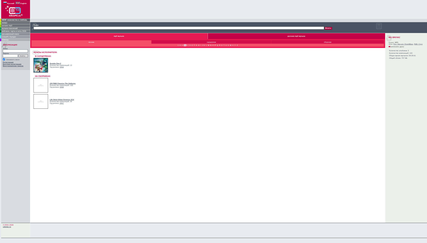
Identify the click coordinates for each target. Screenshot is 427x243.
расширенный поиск (10, 34)
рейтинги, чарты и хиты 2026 (14, 31)
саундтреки (211, 42)
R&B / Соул (418, 44)
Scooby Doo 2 (55, 63)
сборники (327, 42)
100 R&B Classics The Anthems (63, 83)
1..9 (179, 45)
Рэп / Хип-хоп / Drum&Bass (403, 44)
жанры (4, 23)
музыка (91, 42)
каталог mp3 (7, 25)
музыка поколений (10, 28)
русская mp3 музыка (296, 36)
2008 (62, 87)
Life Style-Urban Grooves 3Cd (62, 99)
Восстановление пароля (13, 66)
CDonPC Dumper (9, 37)
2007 (62, 103)
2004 (62, 67)
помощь (5, 40)
